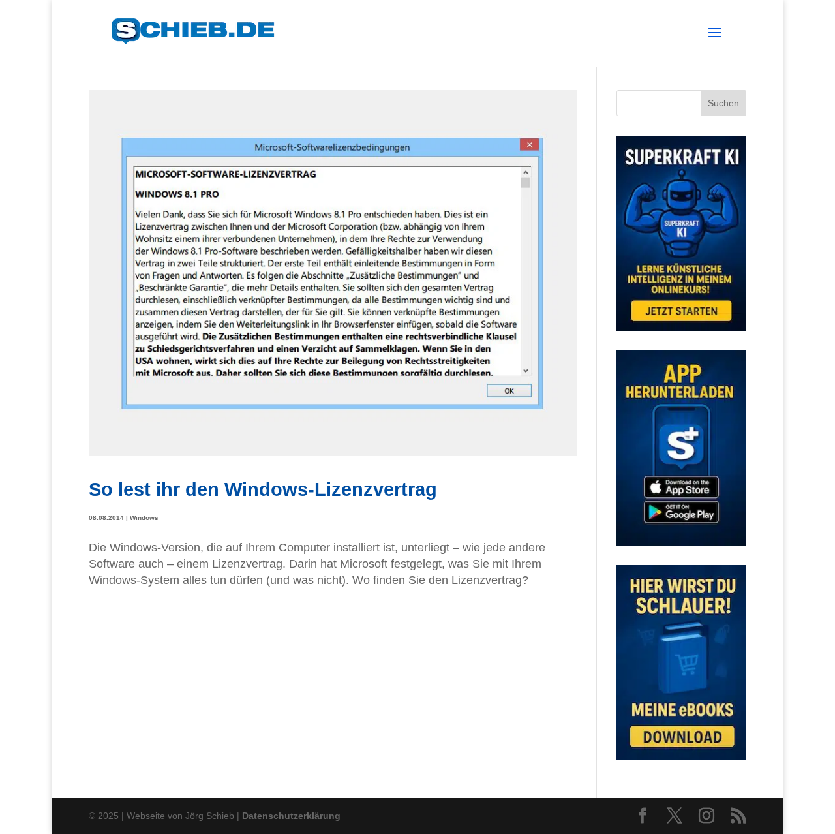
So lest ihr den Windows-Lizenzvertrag (263, 489)
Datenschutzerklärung (291, 816)
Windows (144, 517)
